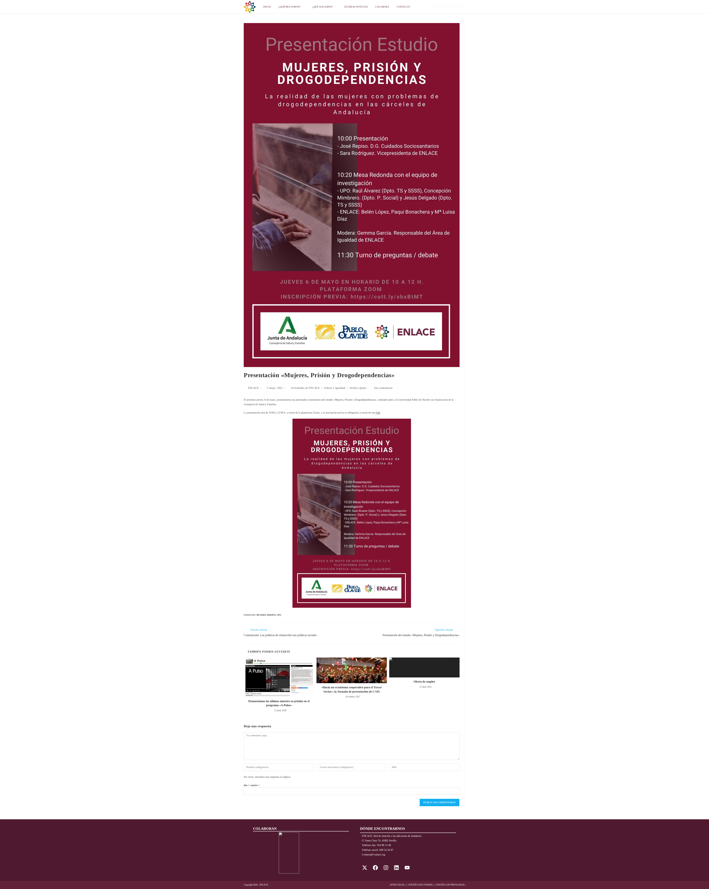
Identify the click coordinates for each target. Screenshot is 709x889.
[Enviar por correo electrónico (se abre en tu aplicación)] (464, 6)
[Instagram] (386, 867)
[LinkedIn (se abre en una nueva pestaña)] (452, 6)
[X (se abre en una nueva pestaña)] (435, 6)
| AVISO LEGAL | (398, 884)
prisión (271, 615)
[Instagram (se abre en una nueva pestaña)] (447, 6)
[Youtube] (407, 867)
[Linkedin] (396, 867)
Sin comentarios (383, 388)
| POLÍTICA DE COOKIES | (421, 884)
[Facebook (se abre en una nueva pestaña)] (441, 6)
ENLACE (253, 388)
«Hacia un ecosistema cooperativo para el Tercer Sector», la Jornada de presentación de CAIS (351, 689)
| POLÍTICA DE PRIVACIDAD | (450, 884)
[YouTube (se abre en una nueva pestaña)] (458, 6)
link (377, 412)
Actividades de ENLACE (305, 388)
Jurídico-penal (358, 388)
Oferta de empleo (424, 681)
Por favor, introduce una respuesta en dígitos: (267, 777)
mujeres (261, 615)
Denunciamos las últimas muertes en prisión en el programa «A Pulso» (278, 703)
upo (279, 615)
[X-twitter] (364, 867)
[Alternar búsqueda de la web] (418, 7)
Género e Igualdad (334, 388)
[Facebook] (375, 867)
